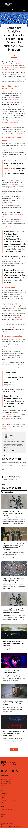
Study (2, 812)
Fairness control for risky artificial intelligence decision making (13, 513)
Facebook (4, 479)
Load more (14, 750)
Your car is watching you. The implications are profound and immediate (13, 643)
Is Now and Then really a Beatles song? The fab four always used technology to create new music (14, 547)
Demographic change (6, 779)
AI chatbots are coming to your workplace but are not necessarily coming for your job (14, 580)
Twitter (12, 127)
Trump (16, 479)
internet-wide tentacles (13, 167)
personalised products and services (13, 328)
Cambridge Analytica (13, 99)
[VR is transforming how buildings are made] (14, 660)
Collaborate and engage (6, 799)
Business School (4, 811)
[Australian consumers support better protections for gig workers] (14, 691)
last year (9, 202)
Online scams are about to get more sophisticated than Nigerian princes (13, 733)
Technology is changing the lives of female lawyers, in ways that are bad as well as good (14, 611)
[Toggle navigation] (23, 9)
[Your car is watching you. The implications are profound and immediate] (14, 631)
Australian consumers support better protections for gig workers (13, 703)
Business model (7, 477)
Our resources (4, 793)
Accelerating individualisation (7, 783)
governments (19, 303)
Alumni (2, 816)
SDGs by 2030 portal (5, 795)
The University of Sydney (6, 809)
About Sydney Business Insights (8, 800)
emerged (7, 91)
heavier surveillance (15, 308)
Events (2, 802)
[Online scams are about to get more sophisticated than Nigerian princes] (14, 722)
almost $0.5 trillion (13, 184)
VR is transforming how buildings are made (11, 671)
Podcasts (3, 797)
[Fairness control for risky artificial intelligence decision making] (14, 501)
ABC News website (7, 426)
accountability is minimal (10, 414)
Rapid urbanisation (5, 781)
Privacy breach (10, 479)
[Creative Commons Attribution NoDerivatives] (3, 469)
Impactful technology (15, 476)
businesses (10, 303)
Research (3, 814)
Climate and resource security (8, 786)
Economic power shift (6, 785)
